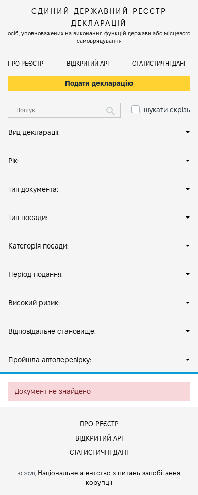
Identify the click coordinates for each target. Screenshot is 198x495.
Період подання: (35, 274)
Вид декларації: (34, 132)
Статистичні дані (158, 63)
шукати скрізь (167, 110)
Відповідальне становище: (52, 331)
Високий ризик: (34, 303)
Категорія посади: (38, 246)
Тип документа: (33, 189)
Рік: (13, 161)
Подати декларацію (99, 83)
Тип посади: (27, 217)
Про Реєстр (25, 63)
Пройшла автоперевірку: (49, 360)
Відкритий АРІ (88, 63)
